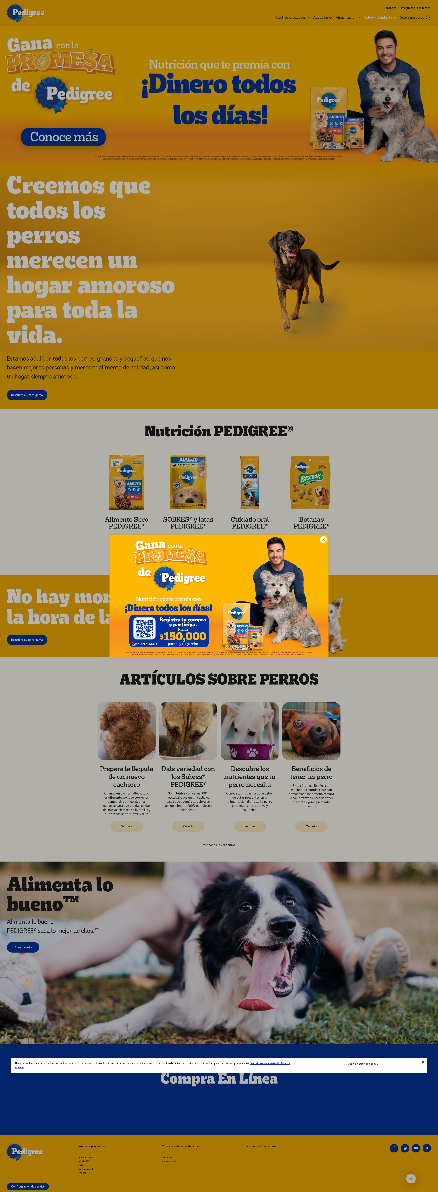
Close (323, 539)
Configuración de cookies (363, 1064)
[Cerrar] (423, 1062)
